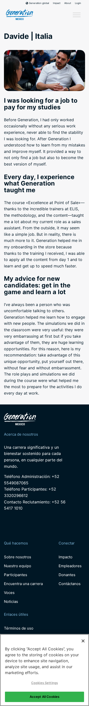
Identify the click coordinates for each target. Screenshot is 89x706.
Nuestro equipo (17, 566)
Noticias (11, 601)
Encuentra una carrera (23, 583)
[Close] (83, 640)
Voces (9, 592)
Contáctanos (70, 583)
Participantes (15, 574)
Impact (56, 3)
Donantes (67, 574)
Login (78, 3)
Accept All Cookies (44, 697)
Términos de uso (18, 628)
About (67, 3)
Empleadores (70, 566)
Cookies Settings (44, 683)
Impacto (65, 557)
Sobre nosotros (17, 557)
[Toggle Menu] (77, 15)
